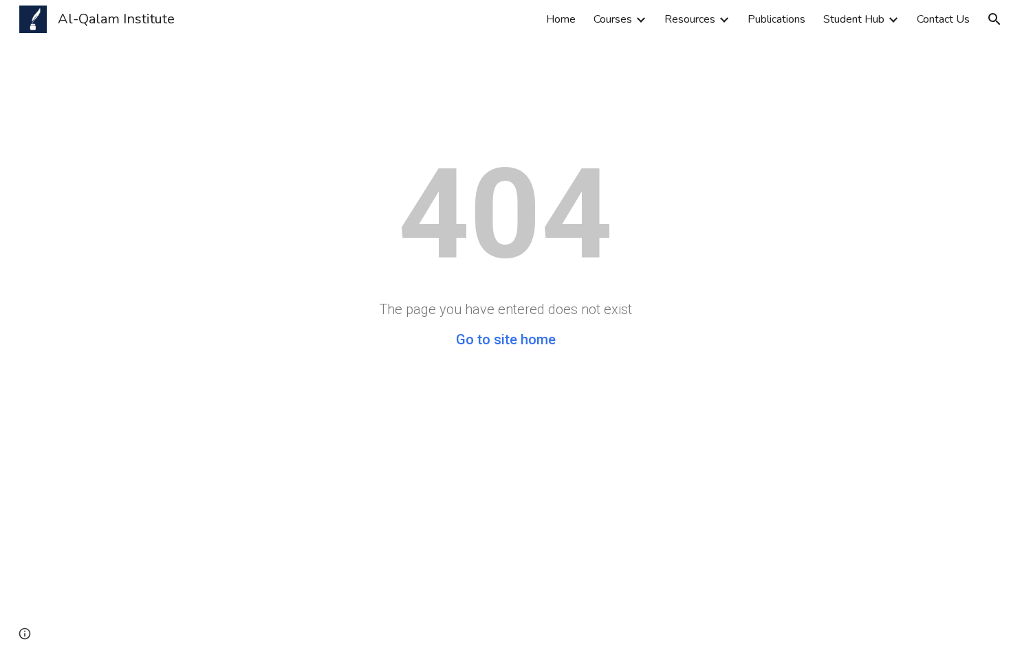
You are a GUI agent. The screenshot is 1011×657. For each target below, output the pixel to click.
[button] (994, 19)
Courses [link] (613, 19)
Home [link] (561, 19)
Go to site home (506, 339)
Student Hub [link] (853, 19)
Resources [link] (689, 19)
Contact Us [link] (943, 19)
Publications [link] (776, 19)
